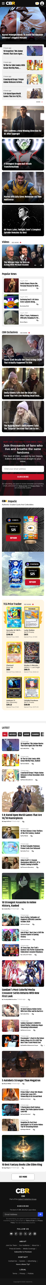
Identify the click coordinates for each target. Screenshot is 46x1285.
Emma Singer (26, 924)
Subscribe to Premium (23, 1252)
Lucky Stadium (29, 630)
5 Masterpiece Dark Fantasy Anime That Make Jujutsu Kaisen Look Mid (32, 1109)
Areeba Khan (25, 748)
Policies (30, 1273)
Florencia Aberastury (28, 867)
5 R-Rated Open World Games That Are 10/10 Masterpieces (12, 96)
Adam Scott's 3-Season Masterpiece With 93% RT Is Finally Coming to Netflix (30, 862)
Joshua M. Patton (27, 954)
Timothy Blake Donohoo (10, 999)
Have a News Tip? (23, 1264)
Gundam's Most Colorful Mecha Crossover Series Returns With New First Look (20, 993)
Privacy (22, 1273)
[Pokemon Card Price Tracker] (37, 3)
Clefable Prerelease (31, 700)
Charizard (9, 665)
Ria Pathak (25, 835)
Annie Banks (25, 763)
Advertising (32, 1261)
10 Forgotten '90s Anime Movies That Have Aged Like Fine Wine (13, 53)
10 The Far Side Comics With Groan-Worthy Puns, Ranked (14, 68)
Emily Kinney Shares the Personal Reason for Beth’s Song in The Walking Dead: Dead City (29, 284)
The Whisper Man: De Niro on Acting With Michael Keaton (16, 263)
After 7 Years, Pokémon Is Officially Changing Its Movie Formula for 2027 (30, 317)
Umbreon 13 (10, 700)
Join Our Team (11, 1245)
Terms (15, 1273)
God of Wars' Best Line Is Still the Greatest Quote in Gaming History (32, 935)
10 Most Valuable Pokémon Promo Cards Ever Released (30, 847)
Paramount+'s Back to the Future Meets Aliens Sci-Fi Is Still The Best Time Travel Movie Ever (32, 1040)
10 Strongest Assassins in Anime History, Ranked (19, 904)
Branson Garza (26, 939)
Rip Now (13, 538)
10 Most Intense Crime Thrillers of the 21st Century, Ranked (32, 832)
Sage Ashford (7, 821)
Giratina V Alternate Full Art (33, 665)
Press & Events (15, 1249)
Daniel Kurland (26, 1114)
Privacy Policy (35, 486)
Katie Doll (24, 290)
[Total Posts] (37, 288)
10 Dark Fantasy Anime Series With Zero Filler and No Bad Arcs (32, 1010)
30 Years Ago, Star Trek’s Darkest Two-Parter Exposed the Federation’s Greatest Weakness (32, 950)
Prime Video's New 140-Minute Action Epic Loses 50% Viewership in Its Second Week (32, 1094)
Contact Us (12, 1261)
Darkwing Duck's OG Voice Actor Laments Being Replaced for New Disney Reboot (29, 300)
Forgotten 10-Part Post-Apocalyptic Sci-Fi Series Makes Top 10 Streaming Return (32, 1124)
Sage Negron (7, 1167)
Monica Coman (26, 1030)
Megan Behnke (26, 1129)
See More (15, 242)
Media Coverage (29, 1249)
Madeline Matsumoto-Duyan (30, 1045)
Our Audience (24, 1245)
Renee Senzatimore (27, 779)
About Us (35, 1245)
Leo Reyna (24, 322)
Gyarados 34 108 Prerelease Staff (18, 630)
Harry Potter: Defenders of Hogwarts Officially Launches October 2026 (31, 919)
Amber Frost (25, 851)
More (38, 102)
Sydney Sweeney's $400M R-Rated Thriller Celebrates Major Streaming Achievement (32, 1025)
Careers (22, 1261)
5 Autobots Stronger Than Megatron (21, 1080)
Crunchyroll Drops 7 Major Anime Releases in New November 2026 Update (13, 82)
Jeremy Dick (25, 306)
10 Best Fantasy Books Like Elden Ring (22, 1164)
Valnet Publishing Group (27, 1199)
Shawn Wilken (7, 1083)
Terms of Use (23, 486)
